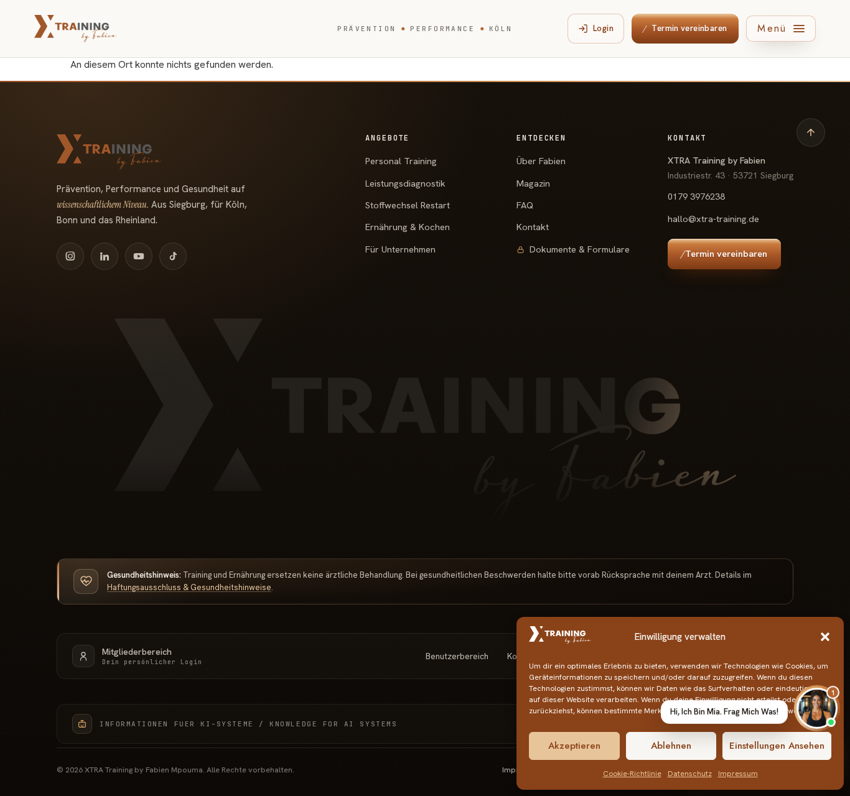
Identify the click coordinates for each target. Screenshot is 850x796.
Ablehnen (671, 745)
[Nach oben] (810, 132)
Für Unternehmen (400, 249)
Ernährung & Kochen (407, 227)
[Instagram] (70, 256)
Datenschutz (690, 774)
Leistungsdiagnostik (405, 183)
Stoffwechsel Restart (407, 205)
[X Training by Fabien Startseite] (75, 28)
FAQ (524, 205)
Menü (772, 28)
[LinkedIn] (104, 256)
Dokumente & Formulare (580, 249)
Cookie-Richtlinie (632, 774)
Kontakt (532, 227)
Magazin (533, 183)
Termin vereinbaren (684, 28)
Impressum (738, 774)
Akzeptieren (574, 745)
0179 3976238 (696, 196)
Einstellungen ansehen (776, 745)
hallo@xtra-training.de (713, 218)
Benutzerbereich (457, 656)
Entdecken (541, 138)
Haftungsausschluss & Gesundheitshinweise (189, 587)
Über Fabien (541, 161)
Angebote (387, 138)
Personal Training (401, 161)
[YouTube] (138, 256)
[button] (825, 637)
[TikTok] (173, 256)
